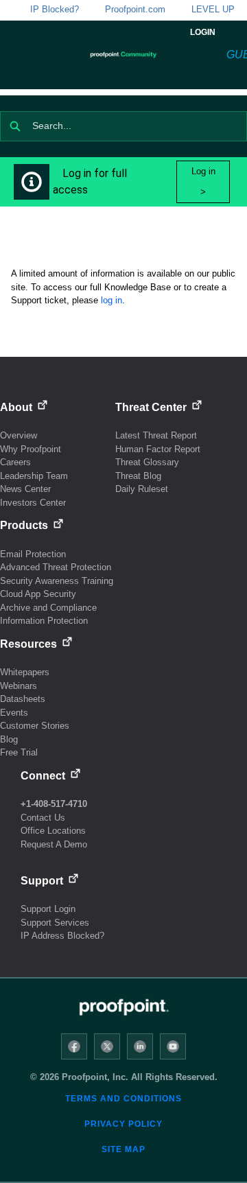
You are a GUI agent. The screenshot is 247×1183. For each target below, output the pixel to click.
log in (111, 300)
